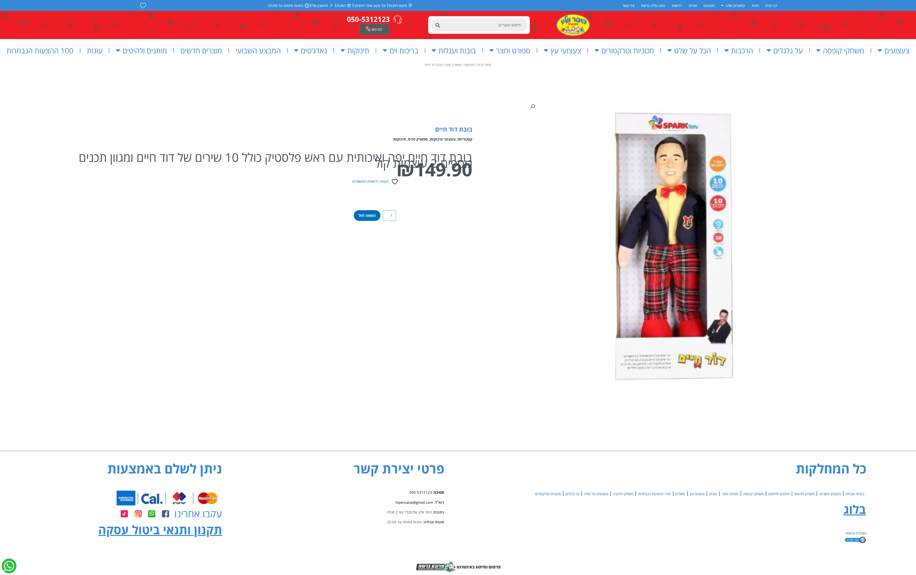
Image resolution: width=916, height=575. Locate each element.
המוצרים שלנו (735, 5)
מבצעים (708, 5)
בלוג (854, 509)
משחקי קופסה (843, 51)
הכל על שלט (692, 51)
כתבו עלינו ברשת (653, 5)
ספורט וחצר (513, 51)
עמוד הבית (484, 64)
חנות (755, 5)
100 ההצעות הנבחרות (39, 51)
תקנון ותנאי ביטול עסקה (160, 530)
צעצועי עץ (566, 51)
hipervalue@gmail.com (414, 502)
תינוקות (358, 51)
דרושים (677, 5)
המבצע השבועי (258, 51)
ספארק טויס (453, 64)
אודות (693, 5)
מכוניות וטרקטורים (627, 51)
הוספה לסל (367, 215)
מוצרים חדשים (201, 51)
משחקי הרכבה (623, 493)
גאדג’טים (314, 51)
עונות (95, 51)
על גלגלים (788, 51)
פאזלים (680, 493)
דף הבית (771, 5)
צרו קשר (628, 5)
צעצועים (897, 51)
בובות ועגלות (457, 51)
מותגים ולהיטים (145, 51)
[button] (532, 106)
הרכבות (742, 51)
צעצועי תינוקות (443, 139)
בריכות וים (404, 51)
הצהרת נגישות (856, 533)
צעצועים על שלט (596, 493)
